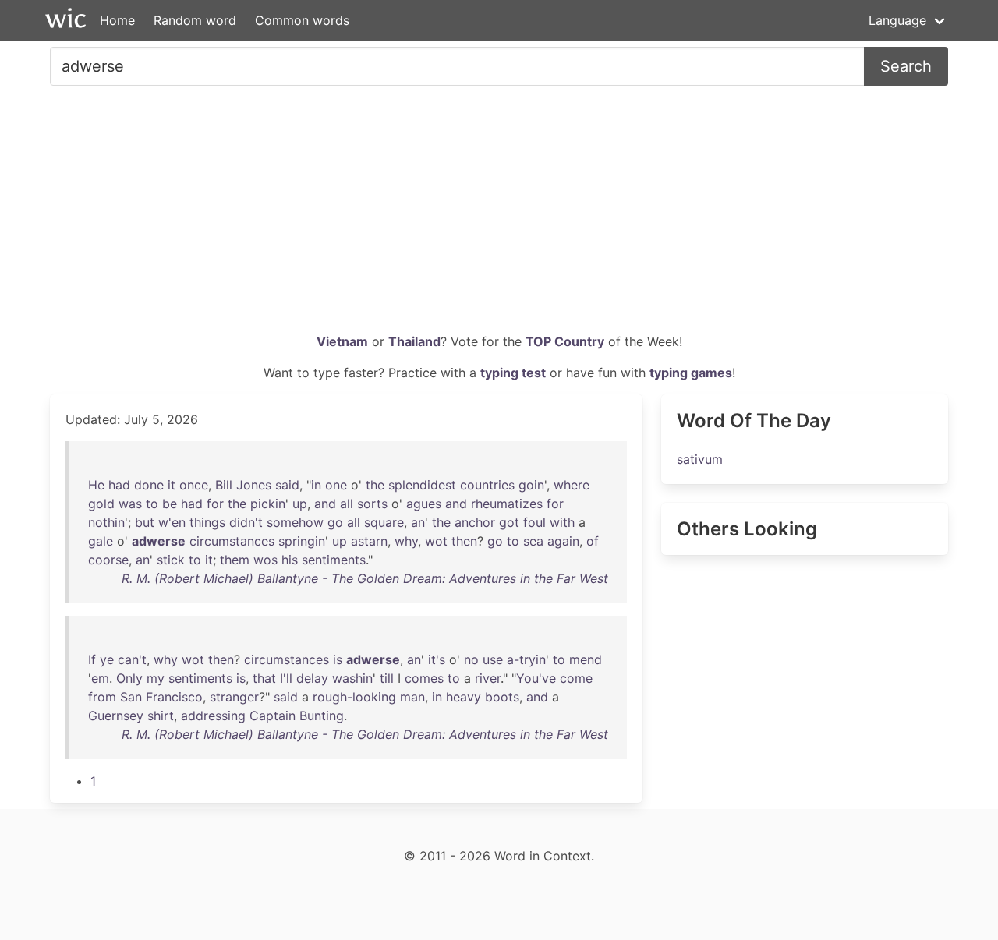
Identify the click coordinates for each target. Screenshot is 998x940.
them (235, 559)
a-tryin (526, 659)
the (375, 485)
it (171, 485)
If (92, 659)
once (193, 485)
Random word (195, 20)
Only (129, 678)
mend (585, 659)
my (156, 678)
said (287, 485)
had (119, 485)
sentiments (334, 559)
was (130, 503)
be (169, 503)
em (100, 678)
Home (117, 20)
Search (906, 66)
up (299, 503)
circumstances (231, 541)
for (215, 503)
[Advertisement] (499, 215)
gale (100, 541)
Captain (273, 715)
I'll (286, 678)
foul (534, 522)
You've (536, 678)
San (131, 697)
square (384, 522)
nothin (106, 522)
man (412, 697)
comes (424, 678)
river (488, 678)
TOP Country (565, 341)
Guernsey (115, 715)
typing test (513, 372)
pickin (267, 503)
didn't (246, 522)
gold (101, 503)
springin (301, 541)
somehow (295, 522)
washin (352, 678)
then (464, 541)
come (576, 678)
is (337, 659)
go (335, 522)
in (316, 485)
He (96, 485)
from (102, 697)
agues (423, 503)
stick (171, 559)
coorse (108, 559)
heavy (463, 697)
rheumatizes (507, 503)
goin (531, 485)
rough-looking (354, 697)
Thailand (414, 341)
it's (436, 659)
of (592, 541)
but (144, 522)
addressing (213, 715)
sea (533, 541)
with (562, 522)
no (471, 659)
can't (132, 659)
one (336, 485)
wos (265, 559)
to (152, 503)
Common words (302, 20)
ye (107, 659)
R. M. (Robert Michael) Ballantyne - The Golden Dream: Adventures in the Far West (365, 578)
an (418, 522)
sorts (372, 503)
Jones (253, 485)
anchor (475, 522)
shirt (160, 715)
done (149, 485)
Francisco (174, 697)
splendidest (422, 485)
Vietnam (342, 341)
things (207, 522)
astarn (369, 541)
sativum (700, 459)
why (406, 541)
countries (487, 485)
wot (436, 541)
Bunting (321, 715)
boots (502, 697)
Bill (223, 485)
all (346, 503)
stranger (234, 697)
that (264, 678)
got (509, 522)
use (493, 659)
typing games (690, 372)
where (571, 485)
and (325, 503)
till (387, 678)
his (289, 559)
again (563, 541)
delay (312, 678)
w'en (172, 522)
